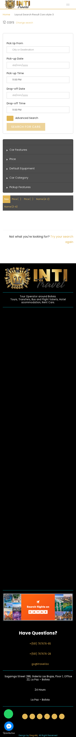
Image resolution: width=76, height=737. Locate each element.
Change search (24, 22)
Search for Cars (26, 127)
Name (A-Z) (42, 199)
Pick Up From (15, 43)
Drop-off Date (16, 89)
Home (6, 14)
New (6, 199)
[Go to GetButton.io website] (9, 733)
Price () (16, 199)
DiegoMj (33, 735)
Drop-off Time (16, 103)
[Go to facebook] (8, 726)
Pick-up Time (15, 73)
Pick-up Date (15, 58)
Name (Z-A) (11, 206)
